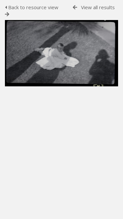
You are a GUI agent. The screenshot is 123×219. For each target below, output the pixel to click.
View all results (98, 7)
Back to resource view (32, 7)
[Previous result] (75, 7)
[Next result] (7, 14)
